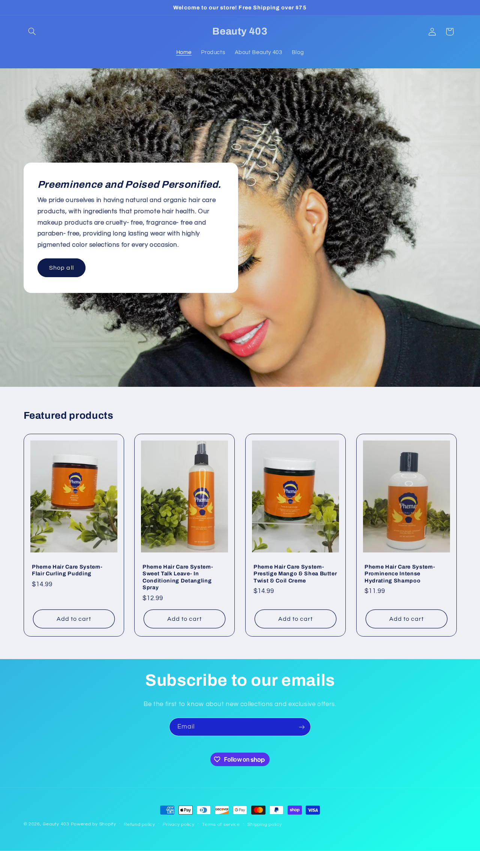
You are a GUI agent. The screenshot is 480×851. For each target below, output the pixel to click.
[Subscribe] (301, 727)
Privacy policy (178, 824)
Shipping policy (265, 824)
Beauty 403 (56, 824)
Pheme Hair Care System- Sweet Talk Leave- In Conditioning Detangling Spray (177, 577)
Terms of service (221, 824)
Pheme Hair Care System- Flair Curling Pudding (67, 570)
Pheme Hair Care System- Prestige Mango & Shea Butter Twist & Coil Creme (295, 574)
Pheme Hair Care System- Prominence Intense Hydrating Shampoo (399, 574)
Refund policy (139, 824)
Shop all (61, 267)
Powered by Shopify (93, 824)
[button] (32, 31)
